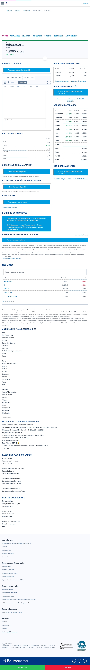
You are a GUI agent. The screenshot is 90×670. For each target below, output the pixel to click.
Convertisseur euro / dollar (11, 484)
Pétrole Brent (8, 281)
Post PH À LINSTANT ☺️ (10, 443)
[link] (16, 543)
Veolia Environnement (9, 363)
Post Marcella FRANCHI (10, 440)
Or (4, 285)
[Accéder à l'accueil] (3, 10)
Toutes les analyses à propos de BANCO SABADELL (71, 179)
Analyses (26, 36)
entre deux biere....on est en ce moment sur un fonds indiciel (23, 435)
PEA (3, 526)
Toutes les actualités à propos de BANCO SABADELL (70, 100)
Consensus (37, 36)
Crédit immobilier (8, 514)
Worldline (5, 410)
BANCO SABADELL (15, 45)
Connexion (85, 3)
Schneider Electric (8, 343)
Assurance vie (7, 511)
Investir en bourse (8, 524)
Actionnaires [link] (71, 36)
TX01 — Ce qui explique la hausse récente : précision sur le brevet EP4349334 (29, 427)
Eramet (4, 366)
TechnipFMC (6, 379)
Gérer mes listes (8, 302)
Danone (5, 348)
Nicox (4, 356)
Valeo (4, 382)
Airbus (4, 400)
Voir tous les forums (81, 235)
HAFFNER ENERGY (10, 296)
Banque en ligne (8, 501)
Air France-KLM (7, 335)
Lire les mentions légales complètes (11, 258)
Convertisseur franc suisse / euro (13, 491)
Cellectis (5, 345)
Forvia (4, 371)
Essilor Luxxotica (8, 338)
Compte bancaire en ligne (11, 504)
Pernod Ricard (7, 394)
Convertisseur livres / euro (11, 488)
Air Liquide (6, 402)
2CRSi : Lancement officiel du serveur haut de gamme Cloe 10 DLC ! (26, 446)
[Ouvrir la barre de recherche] (76, 3)
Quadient (5, 374)
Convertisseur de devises (11, 478)
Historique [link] (58, 36)
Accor (4, 405)
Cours (5, 36)
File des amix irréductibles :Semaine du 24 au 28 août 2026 (23, 430)
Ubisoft (4, 397)
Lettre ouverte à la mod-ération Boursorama (17, 424)
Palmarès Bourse (8, 471)
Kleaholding (6, 413)
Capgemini (6, 408)
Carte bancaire (7, 506)
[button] (2, 3)
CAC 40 (6, 289)
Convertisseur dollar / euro (11, 481)
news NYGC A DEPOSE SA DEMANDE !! (16, 438)
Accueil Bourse (7, 458)
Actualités (15, 36)
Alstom (4, 369)
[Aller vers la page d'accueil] (6, 3)
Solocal (4, 377)
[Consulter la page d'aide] (79, 3)
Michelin (5, 340)
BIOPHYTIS (8, 292)
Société (47, 36)
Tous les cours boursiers (10, 461)
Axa (3, 332)
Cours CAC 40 (7, 463)
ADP (3, 384)
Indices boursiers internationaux (13, 468)
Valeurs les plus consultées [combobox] (14, 272)
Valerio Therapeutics (9, 392)
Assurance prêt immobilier (11, 521)
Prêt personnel (7, 516)
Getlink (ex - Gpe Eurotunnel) (12, 351)
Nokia (4, 361)
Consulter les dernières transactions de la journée (70, 81)
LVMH (4, 353)
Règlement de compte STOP (12, 432)
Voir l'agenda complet (10, 208)
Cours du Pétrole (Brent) (10, 473)
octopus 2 (5, 448)
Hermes (5, 389)
